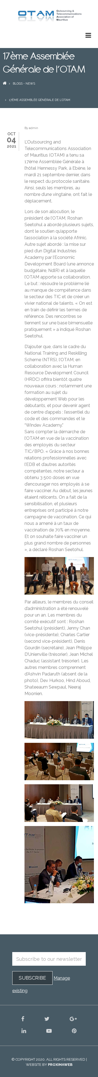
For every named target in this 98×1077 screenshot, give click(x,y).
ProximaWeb (60, 1065)
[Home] (48, 16)
